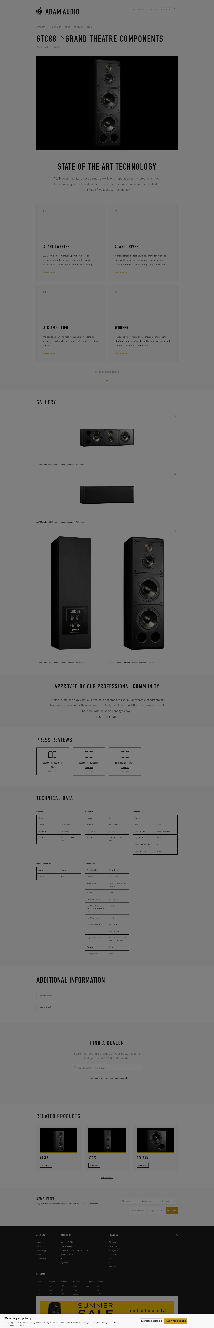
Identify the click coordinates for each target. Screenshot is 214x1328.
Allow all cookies (176, 1321)
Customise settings (151, 1321)
